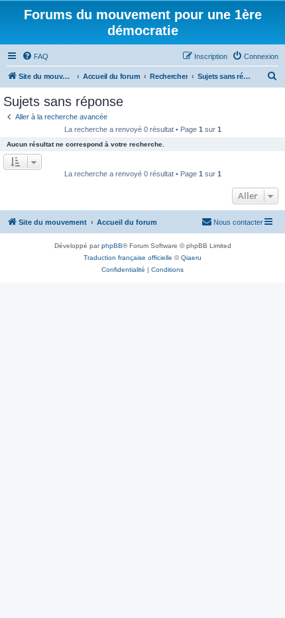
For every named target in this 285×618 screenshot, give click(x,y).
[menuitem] (35, 56)
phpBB (112, 245)
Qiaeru (191, 257)
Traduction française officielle (128, 257)
